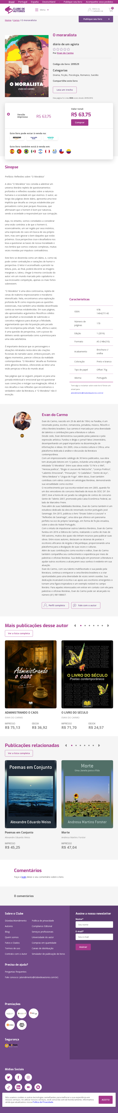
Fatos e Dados (12, 942)
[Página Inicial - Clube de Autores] (15, 10)
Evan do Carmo (65, 53)
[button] (75, 626)
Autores (9, 926)
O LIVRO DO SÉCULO (74, 713)
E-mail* (80, 931)
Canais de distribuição (42, 948)
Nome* (79, 919)
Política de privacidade (43, 920)
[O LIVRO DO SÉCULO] (87, 674)
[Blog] (38, 1087)
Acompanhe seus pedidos (99, 1)
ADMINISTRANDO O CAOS (21, 713)
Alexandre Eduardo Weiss (17, 837)
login (24, 876)
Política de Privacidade (43, 1102)
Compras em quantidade (44, 942)
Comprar (80, 122)
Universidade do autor (43, 937)
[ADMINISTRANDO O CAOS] (31, 674)
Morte (65, 832)
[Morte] (87, 794)
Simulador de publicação (48, 953)
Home (8, 20)
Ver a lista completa (19, 633)
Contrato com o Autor (16, 953)
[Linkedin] (18, 1087)
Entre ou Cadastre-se (97, 10)
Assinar (83, 946)
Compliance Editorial (42, 926)
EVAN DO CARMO (14, 717)
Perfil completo (57, 605)
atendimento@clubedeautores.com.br (87, 393)
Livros (16, 20)
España (35, 1)
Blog (7, 931)
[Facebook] (18, 1077)
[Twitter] (8, 1077)
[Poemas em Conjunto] (31, 794)
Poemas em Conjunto (19, 832)
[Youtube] (28, 1087)
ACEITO (106, 1099)
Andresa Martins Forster (73, 837)
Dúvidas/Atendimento (16, 920)
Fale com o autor (87, 605)
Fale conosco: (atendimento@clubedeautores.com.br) (31, 977)
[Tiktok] (8, 1087)
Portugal (22, 1)
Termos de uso (12, 948)
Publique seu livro (73, 1)
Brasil (11, 1)
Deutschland (48, 1)
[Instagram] (28, 1077)
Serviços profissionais (42, 931)
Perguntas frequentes (15, 971)
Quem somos (12, 937)
